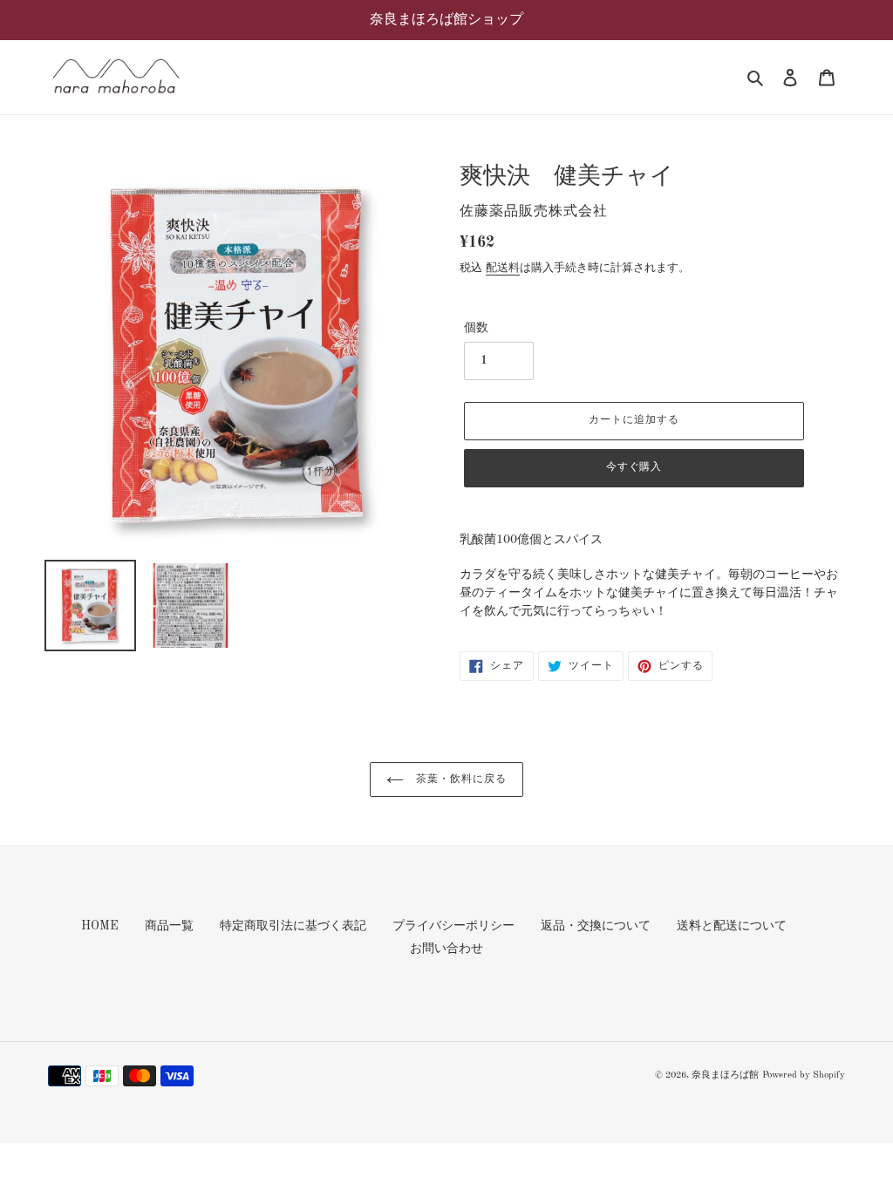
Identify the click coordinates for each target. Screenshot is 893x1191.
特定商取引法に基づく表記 (293, 926)
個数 (476, 328)
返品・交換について (596, 926)
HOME (100, 926)
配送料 (503, 268)
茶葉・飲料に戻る (459, 779)
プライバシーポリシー (453, 926)
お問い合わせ (446, 949)
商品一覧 (169, 926)
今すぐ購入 (634, 467)
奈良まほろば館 (725, 1075)
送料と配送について (732, 926)
